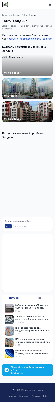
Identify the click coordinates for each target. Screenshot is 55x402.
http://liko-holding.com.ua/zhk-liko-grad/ (30, 38)
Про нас (12, 396)
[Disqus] (27, 177)
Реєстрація (20, 226)
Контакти (23, 396)
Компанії (17, 15)
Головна (6, 15)
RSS (45, 396)
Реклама (36, 396)
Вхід (8, 226)
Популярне (15, 298)
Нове (40, 298)
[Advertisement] (27, 262)
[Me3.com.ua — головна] (5, 4)
